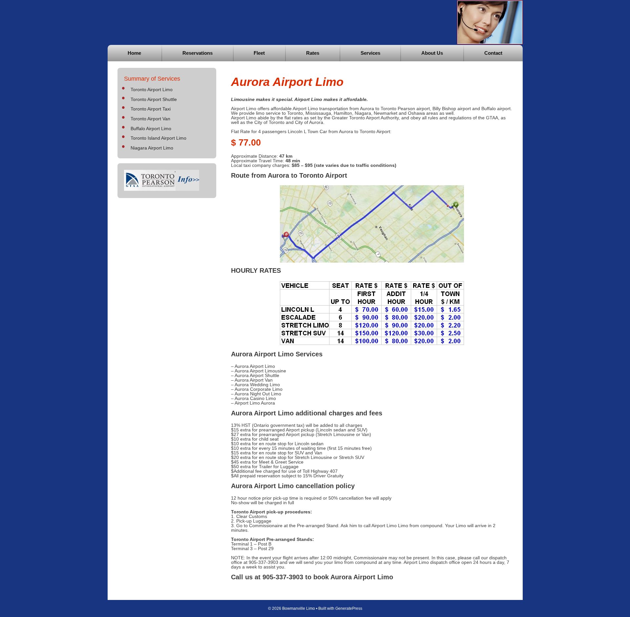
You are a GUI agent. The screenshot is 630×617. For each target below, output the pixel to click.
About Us (432, 53)
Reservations (197, 53)
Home (134, 53)
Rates (312, 53)
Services (370, 53)
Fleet (259, 53)
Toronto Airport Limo (152, 89)
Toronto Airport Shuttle (154, 99)
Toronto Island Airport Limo (158, 138)
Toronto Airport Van (150, 118)
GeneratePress (348, 608)
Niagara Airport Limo (152, 147)
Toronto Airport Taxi (151, 108)
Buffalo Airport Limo (151, 128)
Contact (493, 53)
